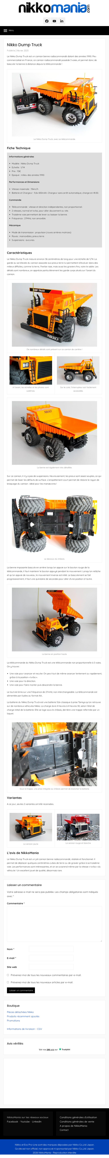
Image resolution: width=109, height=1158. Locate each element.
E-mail (11, 958)
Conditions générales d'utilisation (78, 1117)
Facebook (12, 1121)
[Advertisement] (54, 1081)
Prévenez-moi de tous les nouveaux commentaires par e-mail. (46, 975)
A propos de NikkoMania (73, 1125)
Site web (12, 966)
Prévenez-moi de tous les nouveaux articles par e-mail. (42, 982)
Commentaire (16, 903)
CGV (39, 1028)
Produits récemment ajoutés (23, 1016)
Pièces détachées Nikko (20, 1012)
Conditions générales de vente (77, 1121)
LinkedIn (36, 1121)
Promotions (13, 1020)
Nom (10, 949)
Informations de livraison (21, 1028)
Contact (64, 1129)
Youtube (25, 1121)
